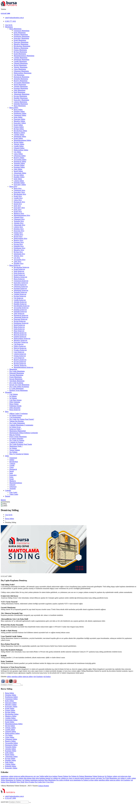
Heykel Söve (18, 236)
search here (4, 802)
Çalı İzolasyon (18, 344)
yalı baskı (99, 778)
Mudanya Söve (19, 213)
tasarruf (48, 778)
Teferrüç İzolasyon (20, 365)
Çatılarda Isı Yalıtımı (16, 442)
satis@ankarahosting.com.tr (14, 17)
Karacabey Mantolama (21, 38)
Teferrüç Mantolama (20, 67)
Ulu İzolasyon (18, 298)
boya (51, 776)
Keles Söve (17, 209)
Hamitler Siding (19, 177)
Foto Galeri (13, 492)
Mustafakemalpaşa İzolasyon (23, 367)
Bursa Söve (13, 186)
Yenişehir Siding (19, 163)
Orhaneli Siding (19, 148)
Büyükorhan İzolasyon (21, 267)
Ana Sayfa (8, 25)
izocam (92, 778)
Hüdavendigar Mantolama (22, 73)
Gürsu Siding (18, 154)
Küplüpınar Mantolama (21, 36)
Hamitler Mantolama (21, 98)
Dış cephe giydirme (62, 780)
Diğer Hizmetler (14, 408)
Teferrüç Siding (19, 144)
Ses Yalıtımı (13, 452)
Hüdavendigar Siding (21, 150)
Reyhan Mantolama (20, 52)
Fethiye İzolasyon (20, 346)
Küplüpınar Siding (20, 113)
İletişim (7, 496)
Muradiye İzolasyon (20, 340)
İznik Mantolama (19, 92)
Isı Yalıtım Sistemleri (16, 438)
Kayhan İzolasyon (20, 296)
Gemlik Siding (19, 146)
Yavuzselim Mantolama (22, 82)
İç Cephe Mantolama (16, 388)
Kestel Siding (18, 125)
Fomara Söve (18, 233)
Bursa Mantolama (15, 29)
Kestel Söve (18, 196)
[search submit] (30, 802)
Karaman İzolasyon (20, 288)
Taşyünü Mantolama (16, 375)
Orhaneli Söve (18, 217)
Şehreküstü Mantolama (21, 59)
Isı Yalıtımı (13, 396)
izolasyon (17, 776)
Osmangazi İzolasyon (21, 281)
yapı (37, 776)
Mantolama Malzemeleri (17, 431)
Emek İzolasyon (19, 329)
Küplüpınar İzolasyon (21, 323)
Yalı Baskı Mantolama (16, 381)
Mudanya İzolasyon (20, 277)
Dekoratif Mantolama (16, 373)
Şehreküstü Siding (20, 136)
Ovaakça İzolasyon (20, 350)
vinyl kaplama (38, 676)
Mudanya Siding (19, 133)
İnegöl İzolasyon (19, 325)
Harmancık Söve (19, 202)
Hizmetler (8, 392)
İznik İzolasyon (19, 271)
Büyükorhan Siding (20, 131)
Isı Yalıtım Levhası (87, 780)
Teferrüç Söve (18, 256)
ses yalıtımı (62, 778)
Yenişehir (12, 488)
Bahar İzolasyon (19, 327)
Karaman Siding (19, 167)
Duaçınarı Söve (19, 231)
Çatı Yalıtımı (13, 394)
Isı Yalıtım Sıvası (15, 427)
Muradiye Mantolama (21, 44)
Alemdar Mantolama (21, 86)
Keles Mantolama (20, 32)
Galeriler (8, 490)
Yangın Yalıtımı (14, 450)
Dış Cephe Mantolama (17, 371)
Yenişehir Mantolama (21, 79)
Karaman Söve (19, 242)
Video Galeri (13, 494)
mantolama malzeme (37, 780)
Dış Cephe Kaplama (16, 383)
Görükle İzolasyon (20, 294)
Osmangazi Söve (19, 190)
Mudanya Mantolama (21, 48)
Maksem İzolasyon (20, 333)
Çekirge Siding (19, 181)
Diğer (7, 456)
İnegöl (11, 471)
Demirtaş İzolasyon (20, 310)
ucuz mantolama (75, 780)
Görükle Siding (19, 134)
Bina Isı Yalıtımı (14, 435)
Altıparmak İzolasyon (21, 317)
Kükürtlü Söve (19, 246)
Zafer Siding (18, 169)
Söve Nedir (20, 782)
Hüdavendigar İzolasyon (22, 338)
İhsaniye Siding (19, 158)
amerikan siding (16, 676)
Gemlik (11, 465)
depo (33, 778)
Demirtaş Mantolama (21, 34)
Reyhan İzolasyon (20, 363)
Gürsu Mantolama (20, 69)
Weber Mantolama (7, 780)
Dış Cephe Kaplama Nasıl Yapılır (20, 444)
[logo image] (8, 793)
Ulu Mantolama (19, 75)
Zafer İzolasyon (19, 313)
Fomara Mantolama (20, 50)
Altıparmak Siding (20, 173)
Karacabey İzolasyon (21, 283)
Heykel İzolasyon (20, 321)
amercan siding (28, 676)
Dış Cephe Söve (40, 782)
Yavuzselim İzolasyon (21, 308)
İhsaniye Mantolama (20, 81)
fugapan (87, 778)
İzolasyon (101, 776)
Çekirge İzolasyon (20, 354)
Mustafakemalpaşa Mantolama (24, 56)
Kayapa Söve (18, 244)
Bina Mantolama (50, 780)
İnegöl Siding (18, 171)
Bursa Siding (13, 107)
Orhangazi (12, 487)
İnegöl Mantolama (20, 84)
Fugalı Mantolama (15, 377)
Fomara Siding (19, 127)
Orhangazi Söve (19, 219)
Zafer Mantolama (19, 90)
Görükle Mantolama (20, 57)
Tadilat (41, 776)
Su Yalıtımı (13, 398)
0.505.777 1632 (10, 21)
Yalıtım (94, 776)
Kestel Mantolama (20, 40)
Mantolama (9, 27)
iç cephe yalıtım (130, 778)
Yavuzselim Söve (19, 259)
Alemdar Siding (19, 165)
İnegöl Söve (18, 204)
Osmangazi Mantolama (21, 31)
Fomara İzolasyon (20, 356)
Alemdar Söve (18, 223)
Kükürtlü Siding (19, 183)
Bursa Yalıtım (14, 404)
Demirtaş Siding (19, 111)
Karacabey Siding (20, 123)
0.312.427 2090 (5, 13)
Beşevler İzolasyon (20, 335)
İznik (11, 473)
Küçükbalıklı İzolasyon (21, 306)
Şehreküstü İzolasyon (21, 290)
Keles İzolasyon (19, 273)
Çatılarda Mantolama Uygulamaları (21, 425)
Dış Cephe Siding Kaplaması (19, 386)
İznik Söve (17, 206)
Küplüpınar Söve (19, 248)
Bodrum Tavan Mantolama (18, 390)
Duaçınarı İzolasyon (20, 319)
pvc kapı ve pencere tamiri (75, 778)
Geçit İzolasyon (19, 358)
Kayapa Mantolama (20, 96)
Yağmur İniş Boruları (16, 421)
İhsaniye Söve (18, 240)
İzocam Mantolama (15, 379)
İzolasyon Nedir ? (15, 429)
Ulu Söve (17, 258)
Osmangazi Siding (20, 115)
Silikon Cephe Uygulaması (18, 413)
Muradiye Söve (19, 250)
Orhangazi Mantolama (21, 71)
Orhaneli (12, 485)
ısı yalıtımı (54, 778)
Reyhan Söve (18, 252)
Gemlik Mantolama (20, 61)
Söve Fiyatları (29, 782)
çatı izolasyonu (123, 776)
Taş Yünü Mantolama (109, 778)
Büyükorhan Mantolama (22, 46)
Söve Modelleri (11, 782)
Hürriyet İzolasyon (20, 348)
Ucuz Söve (50, 782)
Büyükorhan (13, 461)
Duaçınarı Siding (19, 119)
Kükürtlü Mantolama (21, 104)
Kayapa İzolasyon (20, 361)
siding (9, 676)
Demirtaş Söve (19, 229)
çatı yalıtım (121, 778)
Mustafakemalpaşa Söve (22, 215)
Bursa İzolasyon (14, 265)
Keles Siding (18, 117)
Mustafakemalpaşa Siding (22, 140)
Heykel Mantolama (20, 65)
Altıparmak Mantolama (21, 94)
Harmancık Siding (20, 161)
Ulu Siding (17, 152)
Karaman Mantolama (21, 88)
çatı (34, 776)
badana (55, 776)
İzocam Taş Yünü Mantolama (19, 385)
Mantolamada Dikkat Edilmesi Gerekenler (23, 433)
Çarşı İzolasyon (19, 352)
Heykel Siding (18, 142)
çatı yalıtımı (19, 778)
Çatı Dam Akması (15, 400)
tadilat (23, 776)
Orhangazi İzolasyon (21, 286)
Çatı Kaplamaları (15, 417)
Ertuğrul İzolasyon (20, 336)
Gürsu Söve (18, 200)
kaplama (42, 778)
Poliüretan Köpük (15, 406)
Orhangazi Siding (20, 156)
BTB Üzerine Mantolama (18, 436)
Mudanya (12, 481)
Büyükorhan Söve (20, 194)
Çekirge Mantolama (20, 102)
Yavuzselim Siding (20, 159)
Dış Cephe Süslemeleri (17, 423)
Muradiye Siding (19, 121)
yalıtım (11, 776)
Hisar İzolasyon (19, 331)
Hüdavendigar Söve (20, 238)
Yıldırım (12, 463)
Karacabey (13, 475)
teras (37, 778)
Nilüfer (11, 460)
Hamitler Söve (18, 263)
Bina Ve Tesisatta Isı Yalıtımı (19, 454)
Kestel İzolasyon (19, 269)
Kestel (11, 479)
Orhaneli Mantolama (21, 63)
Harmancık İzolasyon (21, 315)
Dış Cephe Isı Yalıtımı (16, 440)
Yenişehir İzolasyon (20, 292)
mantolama (4, 776)
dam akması (28, 778)
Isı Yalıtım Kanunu (15, 415)
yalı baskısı (47, 676)
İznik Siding (18, 179)
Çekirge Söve (18, 227)
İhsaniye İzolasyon (20, 360)
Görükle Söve (18, 234)
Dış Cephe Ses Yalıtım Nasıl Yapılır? (21, 419)
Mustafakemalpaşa (15, 483)
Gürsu (11, 467)
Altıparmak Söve (19, 225)
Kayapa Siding (19, 175)
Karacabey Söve (19, 192)
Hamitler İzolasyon (20, 304)
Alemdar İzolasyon (20, 302)
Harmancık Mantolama (21, 77)
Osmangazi (13, 458)
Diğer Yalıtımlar (14, 402)
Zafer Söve (17, 261)
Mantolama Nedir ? (15, 446)
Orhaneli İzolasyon (20, 284)
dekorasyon (29, 776)
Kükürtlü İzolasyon (20, 311)
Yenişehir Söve (19, 221)
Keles (11, 477)
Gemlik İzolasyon (20, 300)
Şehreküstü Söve (19, 254)
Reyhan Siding (19, 129)
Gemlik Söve (18, 198)
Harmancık (13, 469)
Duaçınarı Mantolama (21, 42)
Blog (6, 411)
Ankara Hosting (43, 786)
